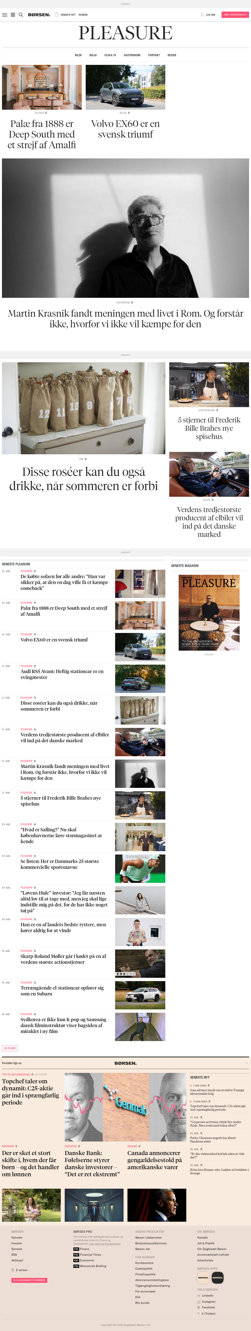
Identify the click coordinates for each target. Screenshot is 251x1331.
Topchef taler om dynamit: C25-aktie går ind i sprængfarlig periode (218, 1107)
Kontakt (202, 1237)
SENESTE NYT (68, 14)
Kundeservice (144, 1263)
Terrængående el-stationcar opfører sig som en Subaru (62, 991)
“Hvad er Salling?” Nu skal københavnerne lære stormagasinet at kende (61, 835)
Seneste (16, 1249)
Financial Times (87, 1254)
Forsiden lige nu (12, 1063)
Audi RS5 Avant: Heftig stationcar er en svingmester (62, 674)
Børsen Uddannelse (148, 1237)
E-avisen (22, 1270)
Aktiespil (17, 1260)
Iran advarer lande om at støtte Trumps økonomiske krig (217, 1092)
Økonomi (8, 1146)
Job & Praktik (206, 1243)
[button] (13, 15)
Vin (81, 459)
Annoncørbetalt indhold (213, 1254)
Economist (84, 1260)
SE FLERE (9, 1048)
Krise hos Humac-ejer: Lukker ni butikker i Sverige (219, 1171)
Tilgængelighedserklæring (152, 1286)
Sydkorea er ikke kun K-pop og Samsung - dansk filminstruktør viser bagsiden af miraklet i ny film (65, 1025)
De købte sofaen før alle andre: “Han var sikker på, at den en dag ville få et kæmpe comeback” (64, 582)
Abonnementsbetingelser (152, 1280)
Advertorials (205, 1260)
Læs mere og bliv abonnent (105, 1243)
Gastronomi (132, 55)
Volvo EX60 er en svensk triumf (54, 640)
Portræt (154, 55)
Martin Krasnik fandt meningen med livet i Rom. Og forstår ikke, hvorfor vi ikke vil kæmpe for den (65, 772)
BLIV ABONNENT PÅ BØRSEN (29, 1280)
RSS (14, 1254)
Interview (123, 302)
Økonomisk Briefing (90, 1266)
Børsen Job (142, 1249)
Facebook (208, 1307)
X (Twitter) (208, 1313)
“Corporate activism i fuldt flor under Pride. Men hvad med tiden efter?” (215, 1123)
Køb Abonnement (235, 14)
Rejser (172, 55)
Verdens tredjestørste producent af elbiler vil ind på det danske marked (65, 737)
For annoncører (145, 1291)
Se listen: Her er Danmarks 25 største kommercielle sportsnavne (60, 864)
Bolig (93, 55)
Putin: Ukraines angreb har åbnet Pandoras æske (213, 1139)
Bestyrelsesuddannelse (151, 1243)
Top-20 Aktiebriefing (16, 1074)
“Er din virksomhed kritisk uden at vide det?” (217, 1155)
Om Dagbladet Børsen (212, 1249)
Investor (71, 1146)
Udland (132, 1146)
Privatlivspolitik (145, 1274)
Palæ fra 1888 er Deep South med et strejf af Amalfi (64, 611)
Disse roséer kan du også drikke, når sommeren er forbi (59, 706)
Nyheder (17, 1237)
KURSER (83, 14)
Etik (137, 1297)
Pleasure (27, 571)
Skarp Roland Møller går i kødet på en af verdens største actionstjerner (63, 959)
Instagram (208, 1301)
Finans (81, 1249)
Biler (78, 55)
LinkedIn (207, 1295)
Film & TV (110, 55)
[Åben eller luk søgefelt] (21, 14)
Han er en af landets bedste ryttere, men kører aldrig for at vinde (63, 927)
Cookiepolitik (144, 1268)
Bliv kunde (142, 1303)
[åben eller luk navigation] (5, 15)
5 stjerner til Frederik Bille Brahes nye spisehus (61, 801)
